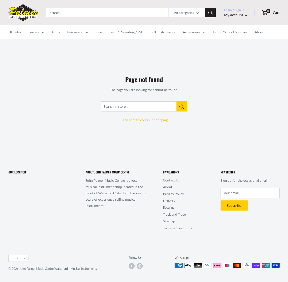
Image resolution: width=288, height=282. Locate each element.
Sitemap (169, 221)
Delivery (169, 201)
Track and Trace (174, 214)
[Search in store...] (181, 106)
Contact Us (171, 180)
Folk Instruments (163, 32)
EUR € (15, 258)
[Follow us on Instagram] (140, 266)
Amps (55, 32)
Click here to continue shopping (144, 120)
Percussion (75, 32)
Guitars (33, 32)
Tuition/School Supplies (229, 32)
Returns (168, 207)
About (259, 32)
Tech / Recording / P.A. (126, 32)
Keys (99, 32)
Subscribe (234, 205)
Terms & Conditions (177, 228)
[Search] (210, 12)
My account (234, 15)
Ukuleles (14, 32)
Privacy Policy (173, 194)
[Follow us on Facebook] (132, 266)
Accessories (191, 32)
